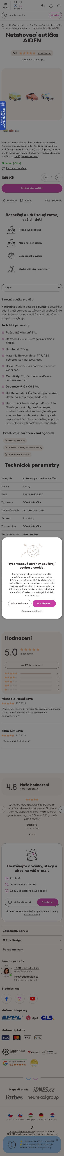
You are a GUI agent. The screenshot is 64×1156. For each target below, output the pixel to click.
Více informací (32, 595)
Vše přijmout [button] (44, 603)
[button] (32, 611)
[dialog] (32, 578)
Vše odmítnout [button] (19, 603)
